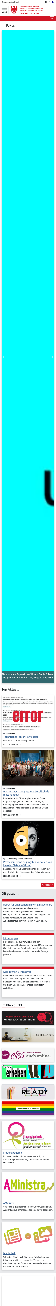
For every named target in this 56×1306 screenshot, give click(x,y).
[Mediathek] (28, 1235)
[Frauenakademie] (28, 1135)
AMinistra (8, 1203)
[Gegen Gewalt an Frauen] (28, 1018)
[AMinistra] (28, 1185)
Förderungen (10, 938)
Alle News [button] (47, 884)
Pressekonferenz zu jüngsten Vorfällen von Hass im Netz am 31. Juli (27, 863)
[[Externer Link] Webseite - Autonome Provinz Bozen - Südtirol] (27, 10)
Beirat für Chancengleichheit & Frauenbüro (27, 904)
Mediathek (9, 1253)
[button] (28, 676)
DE (46, 2)
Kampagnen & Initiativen (17, 971)
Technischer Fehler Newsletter (20, 736)
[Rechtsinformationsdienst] (28, 1035)
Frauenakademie (13, 1152)
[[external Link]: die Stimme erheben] (28, 1072)
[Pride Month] (28, 1108)
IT (49, 2)
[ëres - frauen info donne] (28, 1055)
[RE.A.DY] (28, 1092)
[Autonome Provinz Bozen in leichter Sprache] (52, 2)
